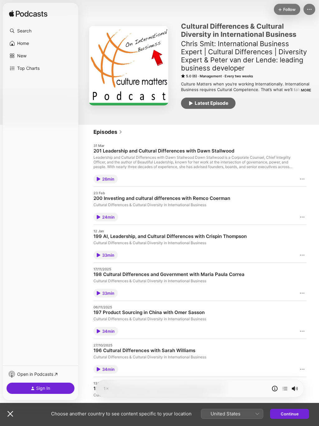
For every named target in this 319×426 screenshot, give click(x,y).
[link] (107, 131)
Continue (290, 413)
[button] (40, 31)
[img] (28, 14)
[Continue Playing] (285, 388)
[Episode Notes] (275, 388)
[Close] (10, 414)
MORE (306, 90)
